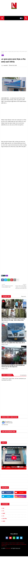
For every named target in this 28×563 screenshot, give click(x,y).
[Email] (14, 280)
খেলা (3, 516)
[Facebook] (2, 280)
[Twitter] (5, 280)
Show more (23, 296)
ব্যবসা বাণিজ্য (5, 518)
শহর (3, 510)
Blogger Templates (12, 552)
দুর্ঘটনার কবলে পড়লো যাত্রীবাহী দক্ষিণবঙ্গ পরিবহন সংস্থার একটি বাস (13, 342)
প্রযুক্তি (4, 521)
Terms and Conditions (14, 544)
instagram (21, 496)
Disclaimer (20, 543)
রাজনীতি (4, 513)
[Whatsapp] (8, 280)
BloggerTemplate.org (14, 553)
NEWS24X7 (8, 548)
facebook (8, 492)
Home (2, 51)
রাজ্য (6, 51)
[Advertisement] (14, 12)
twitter (8, 496)
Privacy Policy (4, 544)
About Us (8, 543)
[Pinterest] (11, 280)
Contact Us (14, 543)
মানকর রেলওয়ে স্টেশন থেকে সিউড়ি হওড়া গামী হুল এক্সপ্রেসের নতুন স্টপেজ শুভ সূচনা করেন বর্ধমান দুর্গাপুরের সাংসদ (13, 366)
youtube (21, 492)
